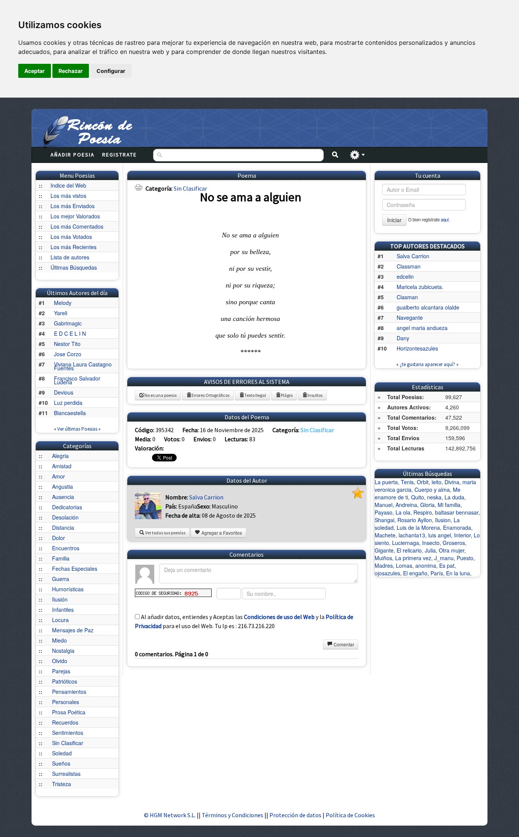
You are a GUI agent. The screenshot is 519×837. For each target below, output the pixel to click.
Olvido (59, 661)
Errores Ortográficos (210, 395)
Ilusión (60, 599)
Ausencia (63, 497)
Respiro (422, 512)
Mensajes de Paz (72, 630)
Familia (61, 558)
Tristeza (61, 784)
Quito (417, 497)
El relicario (409, 550)
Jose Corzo (67, 354)
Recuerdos (65, 722)
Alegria (60, 456)
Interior (462, 535)
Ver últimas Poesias (77, 429)
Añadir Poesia (73, 154)
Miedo (59, 640)
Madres (384, 565)
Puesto (465, 558)
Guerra (60, 579)
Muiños (383, 558)
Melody (62, 302)
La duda (454, 497)
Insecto (431, 542)
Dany (403, 338)
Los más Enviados (73, 206)
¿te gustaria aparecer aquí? (427, 364)
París (436, 573)
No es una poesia (160, 395)
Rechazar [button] (71, 71)
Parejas (61, 671)
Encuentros (65, 548)
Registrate (119, 154)
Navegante (410, 317)
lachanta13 (412, 535)
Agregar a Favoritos (221, 532)
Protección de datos (296, 815)
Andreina (406, 505)
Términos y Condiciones (232, 815)
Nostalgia (63, 650)
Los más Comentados (77, 226)
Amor (58, 476)
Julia (430, 550)
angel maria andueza (422, 328)
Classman (409, 266)
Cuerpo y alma (432, 489)
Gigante (384, 550)
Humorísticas (68, 589)
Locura (60, 620)
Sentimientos (67, 732)
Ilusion (443, 520)
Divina (452, 482)
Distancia (63, 527)
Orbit (423, 482)
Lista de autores (70, 257)
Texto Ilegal (255, 395)
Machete (385, 535)
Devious (63, 392)
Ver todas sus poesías (164, 532)
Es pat (446, 565)
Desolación (65, 517)
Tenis (407, 482)
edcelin (405, 276)
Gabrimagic (68, 323)
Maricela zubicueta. (420, 287)
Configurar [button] (111, 71)
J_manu (444, 558)
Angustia (62, 486)
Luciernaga (405, 542)
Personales (65, 702)
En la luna (458, 573)
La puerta (386, 482)
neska (434, 497)
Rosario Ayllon (414, 520)
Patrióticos (64, 681)
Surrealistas (66, 773)
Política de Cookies (350, 815)
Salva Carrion (206, 497)
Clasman (407, 297)
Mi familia (449, 505)
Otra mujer (451, 550)
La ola (403, 512)
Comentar (343, 644)
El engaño (415, 573)
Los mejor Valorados (75, 216)
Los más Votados (71, 236)
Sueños (61, 763)
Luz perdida (68, 402)
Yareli (60, 313)
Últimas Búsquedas (74, 267)
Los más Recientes (74, 247)
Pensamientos (69, 691)
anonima (425, 565)
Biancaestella (70, 413)
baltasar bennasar (456, 512)
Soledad (62, 753)
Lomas (404, 565)
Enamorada (457, 527)
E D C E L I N (70, 333)
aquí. (445, 219)
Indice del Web (68, 185)
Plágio (287, 395)
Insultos (315, 395)
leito (436, 482)
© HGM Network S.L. (170, 815)
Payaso (383, 512)
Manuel (383, 505)
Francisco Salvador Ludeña (77, 380)
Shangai (384, 520)
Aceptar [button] (34, 71)
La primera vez (413, 558)
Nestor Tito (67, 343)
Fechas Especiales (74, 568)
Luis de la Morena (418, 527)
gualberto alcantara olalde (428, 307)
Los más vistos (68, 195)
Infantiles (63, 609)
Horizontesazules (417, 348)
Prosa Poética (68, 712)
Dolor (58, 538)
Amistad (61, 466)
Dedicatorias (67, 507)
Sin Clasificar (67, 743)
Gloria (427, 505)
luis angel (439, 535)
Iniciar (394, 220)
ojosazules (387, 573)
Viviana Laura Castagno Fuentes (83, 366)
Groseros (454, 542)
